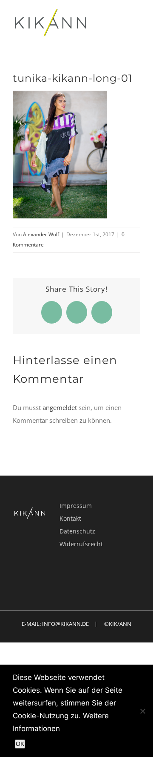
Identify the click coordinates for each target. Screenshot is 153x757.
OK (20, 743)
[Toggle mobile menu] (136, 22)
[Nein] (142, 711)
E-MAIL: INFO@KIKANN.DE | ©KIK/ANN (76, 624)
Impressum (76, 506)
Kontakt (70, 518)
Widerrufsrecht (81, 544)
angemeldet (59, 407)
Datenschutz (77, 531)
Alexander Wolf (41, 234)
